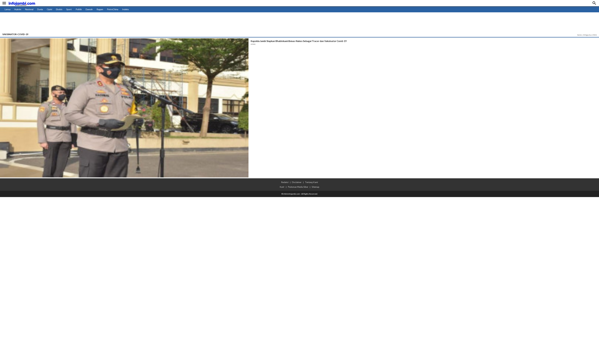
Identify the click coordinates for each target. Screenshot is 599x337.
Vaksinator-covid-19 (15, 34)
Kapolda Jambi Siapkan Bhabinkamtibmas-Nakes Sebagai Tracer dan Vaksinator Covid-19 (299, 41)
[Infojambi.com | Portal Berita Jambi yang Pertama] (22, 3)
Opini (49, 9)
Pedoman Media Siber (298, 187)
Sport (69, 9)
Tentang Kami (311, 182)
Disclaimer (297, 182)
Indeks (125, 9)
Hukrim (17, 9)
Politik (79, 9)
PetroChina (112, 9)
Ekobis (59, 9)
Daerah (89, 9)
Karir (282, 187)
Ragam (100, 9)
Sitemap (315, 187)
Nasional (29, 9)
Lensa (7, 9)
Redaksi (284, 182)
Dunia (40, 9)
